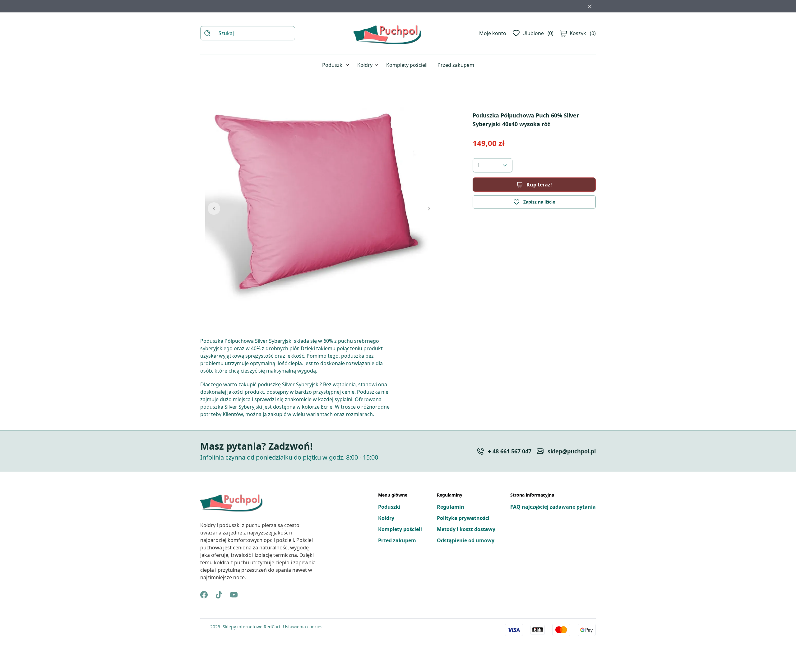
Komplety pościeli (407, 65)
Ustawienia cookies (302, 627)
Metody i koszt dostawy (466, 529)
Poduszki (333, 65)
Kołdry (365, 65)
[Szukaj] (207, 33)
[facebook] (204, 594)
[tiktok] (219, 594)
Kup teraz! (539, 184)
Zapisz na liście (539, 202)
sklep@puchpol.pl (572, 451)
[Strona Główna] (387, 33)
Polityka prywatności (463, 518)
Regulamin (450, 506)
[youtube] (234, 594)
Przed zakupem (455, 65)
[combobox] (492, 165)
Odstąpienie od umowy (465, 540)
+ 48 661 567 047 (509, 451)
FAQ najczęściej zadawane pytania (553, 506)
